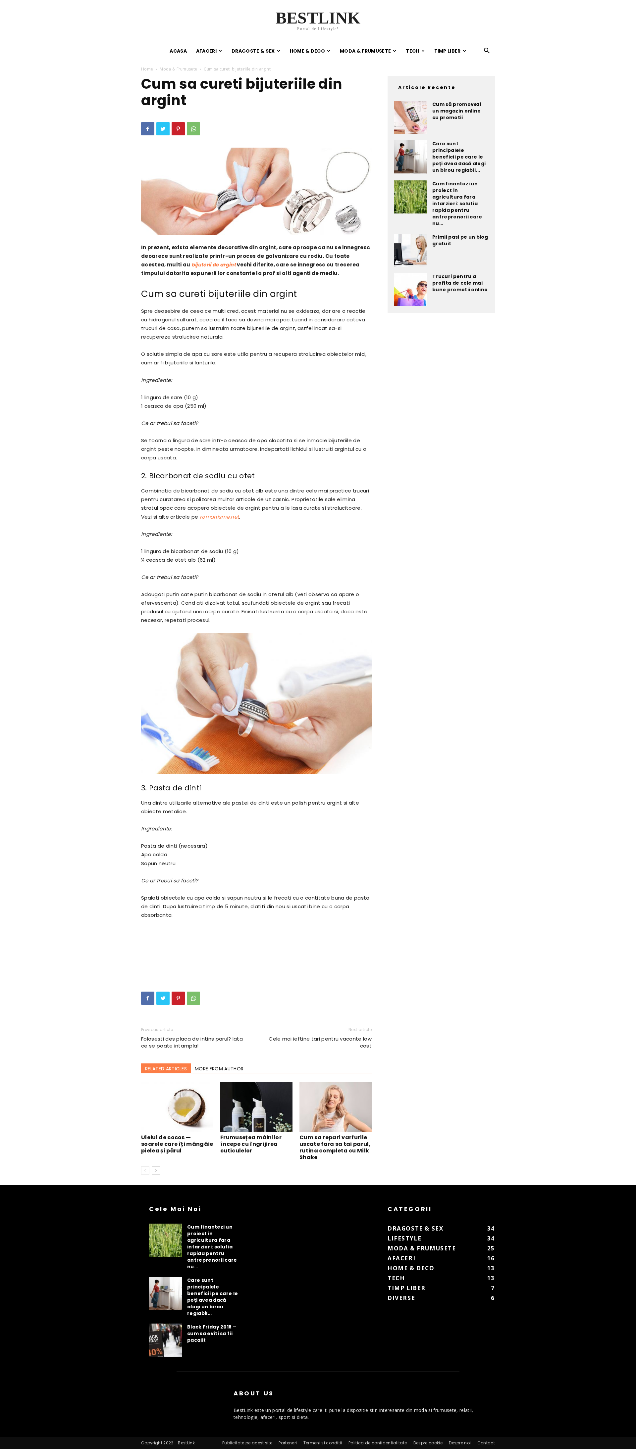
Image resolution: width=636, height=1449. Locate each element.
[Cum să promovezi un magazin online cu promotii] (410, 117)
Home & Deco (307, 51)
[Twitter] (163, 128)
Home (147, 69)
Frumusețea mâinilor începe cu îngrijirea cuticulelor (251, 1144)
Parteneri (288, 1443)
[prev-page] (145, 1170)
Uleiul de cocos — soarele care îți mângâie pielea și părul (177, 1144)
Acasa (178, 51)
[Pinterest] (178, 128)
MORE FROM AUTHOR (219, 1068)
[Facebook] (147, 128)
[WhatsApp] (193, 128)
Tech (412, 51)
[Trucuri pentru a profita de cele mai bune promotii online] (410, 289)
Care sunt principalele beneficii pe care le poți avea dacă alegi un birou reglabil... (459, 156)
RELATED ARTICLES (166, 1068)
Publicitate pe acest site (247, 1443)
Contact (486, 1443)
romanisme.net (219, 516)
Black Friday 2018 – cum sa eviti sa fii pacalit (211, 1333)
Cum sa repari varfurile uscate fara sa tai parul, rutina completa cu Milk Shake (335, 1147)
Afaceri (206, 51)
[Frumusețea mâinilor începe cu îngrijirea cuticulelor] (256, 1107)
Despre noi (460, 1443)
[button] (487, 51)
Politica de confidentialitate (377, 1443)
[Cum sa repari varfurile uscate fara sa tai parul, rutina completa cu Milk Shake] (335, 1107)
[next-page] (156, 1170)
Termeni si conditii (322, 1443)
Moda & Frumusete (365, 51)
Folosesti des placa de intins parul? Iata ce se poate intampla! (192, 1042)
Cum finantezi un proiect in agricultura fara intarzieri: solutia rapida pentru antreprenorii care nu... (457, 203)
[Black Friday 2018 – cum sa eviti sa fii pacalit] (165, 1340)
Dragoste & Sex (253, 51)
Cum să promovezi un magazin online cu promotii (456, 111)
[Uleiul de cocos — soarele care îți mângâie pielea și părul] (177, 1107)
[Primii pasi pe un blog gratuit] (410, 250)
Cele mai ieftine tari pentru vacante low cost (320, 1042)
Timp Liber (447, 51)
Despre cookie (428, 1443)
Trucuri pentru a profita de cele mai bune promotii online (460, 283)
